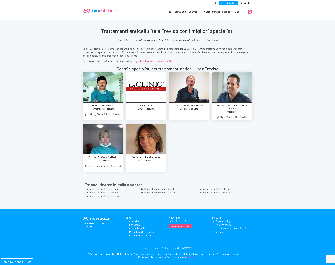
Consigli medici (137, 228)
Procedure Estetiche (140, 235)
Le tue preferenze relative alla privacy (232, 230)
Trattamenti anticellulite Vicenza (101, 196)
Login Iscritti (179, 221)
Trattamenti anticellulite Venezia (158, 192)
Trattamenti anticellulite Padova (101, 192)
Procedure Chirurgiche (141, 231)
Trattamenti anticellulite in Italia (101, 188)
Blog (216, 3)
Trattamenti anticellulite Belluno (214, 188)
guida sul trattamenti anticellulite (154, 61)
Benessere (135, 224)
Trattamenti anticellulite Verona (214, 192)
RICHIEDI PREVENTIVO (17, 261)
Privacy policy (223, 221)
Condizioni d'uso (151, 248)
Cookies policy (223, 224)
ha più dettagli (192, 257)
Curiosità (134, 221)
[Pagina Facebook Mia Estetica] (87, 227)
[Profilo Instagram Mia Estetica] (91, 227)
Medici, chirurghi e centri (217, 11)
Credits (165, 248)
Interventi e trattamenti (186, 11)
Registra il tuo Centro (228, 3)
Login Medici (247, 3)
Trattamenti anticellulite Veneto (158, 188)
